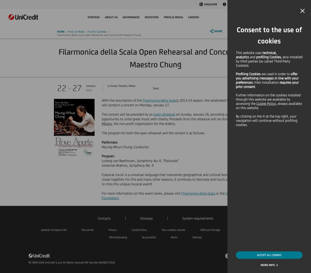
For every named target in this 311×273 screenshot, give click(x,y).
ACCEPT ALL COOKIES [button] (269, 255)
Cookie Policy (266, 103)
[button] (302, 11)
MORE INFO (268, 265)
